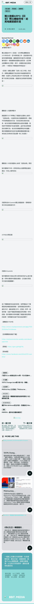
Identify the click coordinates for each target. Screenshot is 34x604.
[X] (10, 41)
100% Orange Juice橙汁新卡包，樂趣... (15, 382)
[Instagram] (14, 44)
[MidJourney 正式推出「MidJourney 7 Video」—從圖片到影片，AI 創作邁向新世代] (17, 483)
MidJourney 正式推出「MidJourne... (14, 389)
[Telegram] (21, 41)
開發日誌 (7, 11)
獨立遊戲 (7, 8)
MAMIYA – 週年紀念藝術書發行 (12, 412)
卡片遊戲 (5, 380)
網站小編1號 (12, 29)
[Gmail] (10, 44)
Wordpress (6, 402)
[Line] (14, 41)
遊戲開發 (21, 8)
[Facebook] (3, 41)
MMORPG (5, 393)
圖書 (4, 409)
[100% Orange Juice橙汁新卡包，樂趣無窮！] (17, 444)
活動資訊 (5, 373)
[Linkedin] (28, 41)
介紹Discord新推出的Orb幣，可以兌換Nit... (17, 375)
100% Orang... (10, 453)
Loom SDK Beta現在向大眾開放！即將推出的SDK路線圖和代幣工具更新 (25, 427)
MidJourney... (10, 491)
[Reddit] (24, 41)
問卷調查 (14, 8)
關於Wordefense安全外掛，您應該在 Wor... (17, 405)
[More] (17, 44)
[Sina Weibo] (3, 44)
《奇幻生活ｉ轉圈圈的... (14, 527)
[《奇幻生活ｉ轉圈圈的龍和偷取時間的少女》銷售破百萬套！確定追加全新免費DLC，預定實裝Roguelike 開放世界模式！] (17, 519)
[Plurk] (7, 44)
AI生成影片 (5, 387)
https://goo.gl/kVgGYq (15, 347)
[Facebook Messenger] (7, 41)
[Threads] (17, 41)
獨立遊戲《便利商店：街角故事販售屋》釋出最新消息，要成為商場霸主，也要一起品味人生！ (9, 428)
